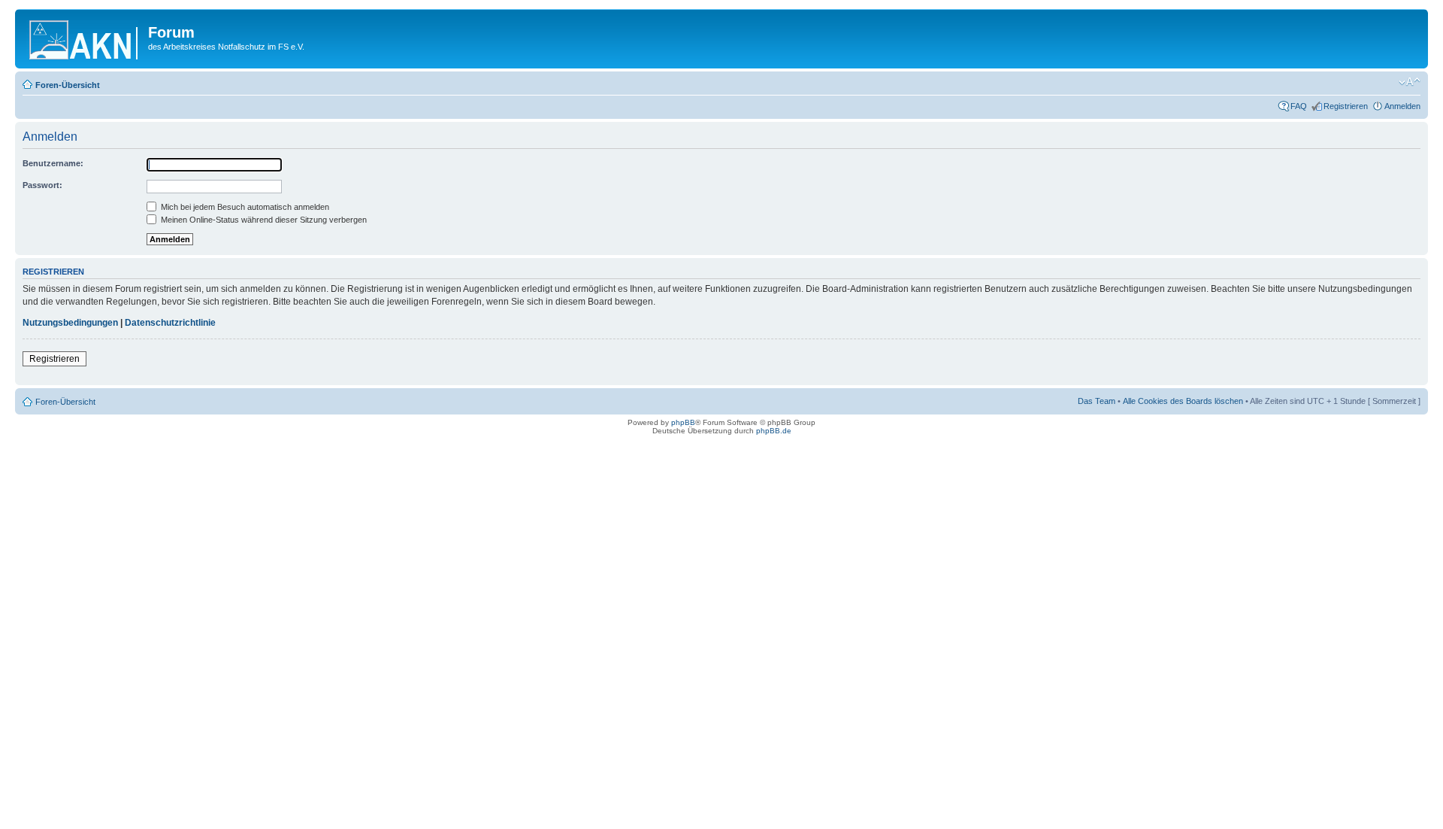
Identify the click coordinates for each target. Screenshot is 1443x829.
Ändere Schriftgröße (1409, 82)
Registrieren (1346, 106)
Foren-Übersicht (67, 85)
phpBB (683, 422)
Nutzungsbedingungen (70, 322)
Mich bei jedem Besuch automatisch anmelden (244, 206)
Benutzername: (53, 163)
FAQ (1298, 106)
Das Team (1096, 400)
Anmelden (1402, 106)
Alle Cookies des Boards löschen (1183, 400)
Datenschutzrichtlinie (170, 322)
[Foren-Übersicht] (83, 37)
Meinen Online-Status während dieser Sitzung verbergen (263, 219)
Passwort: (42, 185)
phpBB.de (773, 431)
